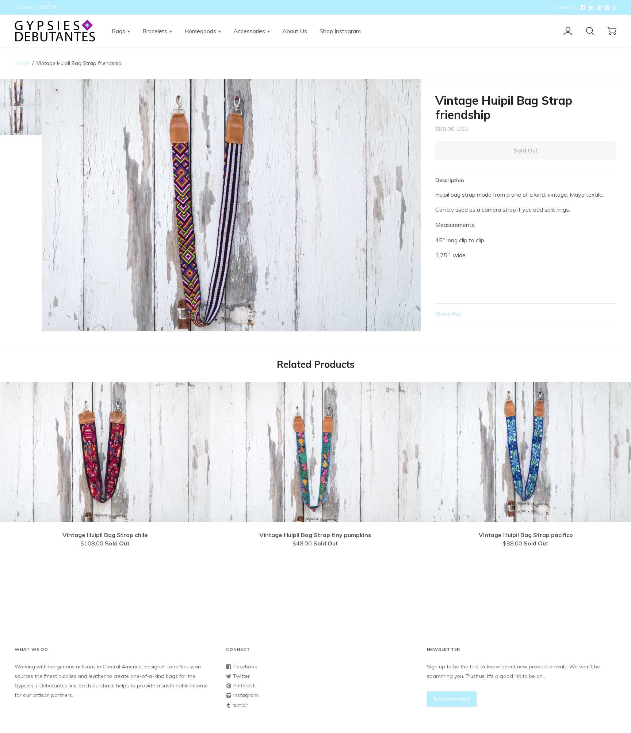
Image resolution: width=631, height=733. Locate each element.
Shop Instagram (340, 31)
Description (449, 180)
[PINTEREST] (598, 7)
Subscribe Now (452, 698)
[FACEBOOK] (582, 7)
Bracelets (155, 31)
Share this (448, 313)
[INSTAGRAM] (606, 7)
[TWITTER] (590, 7)
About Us (294, 31)
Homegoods (201, 31)
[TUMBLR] (614, 7)
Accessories (250, 31)
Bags (119, 31)
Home (22, 63)
